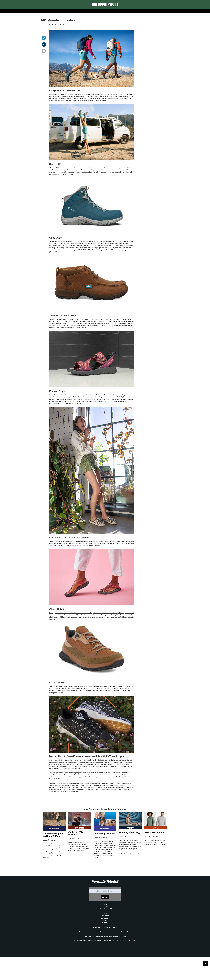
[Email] (44, 51)
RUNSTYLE (105, 922)
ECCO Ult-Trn (57, 682)
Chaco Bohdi (56, 609)
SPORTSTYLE (105, 913)
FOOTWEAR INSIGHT (105, 916)
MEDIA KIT (101, 11)
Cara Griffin (60, 25)
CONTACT (129, 11)
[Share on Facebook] (44, 44)
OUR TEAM (105, 906)
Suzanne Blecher (49, 25)
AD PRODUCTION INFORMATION (105, 908)
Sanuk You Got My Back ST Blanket (69, 537)
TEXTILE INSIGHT (105, 918)
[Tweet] (44, 38)
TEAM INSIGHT (105, 920)
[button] (81, 11)
